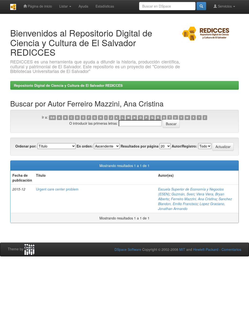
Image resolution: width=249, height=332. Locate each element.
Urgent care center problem (57, 189)
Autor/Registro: (184, 146)
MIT (182, 249)
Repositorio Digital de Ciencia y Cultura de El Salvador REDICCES (68, 85)
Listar (64, 6)
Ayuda (83, 6)
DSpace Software (128, 249)
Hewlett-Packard (205, 249)
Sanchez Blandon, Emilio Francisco (195, 201)
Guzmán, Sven (182, 194)
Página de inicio (39, 6)
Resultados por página (140, 146)
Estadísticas (105, 6)
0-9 (52, 117)
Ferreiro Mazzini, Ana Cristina (194, 198)
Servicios (225, 6)
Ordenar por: (25, 146)
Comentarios (231, 249)
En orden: (85, 146)
